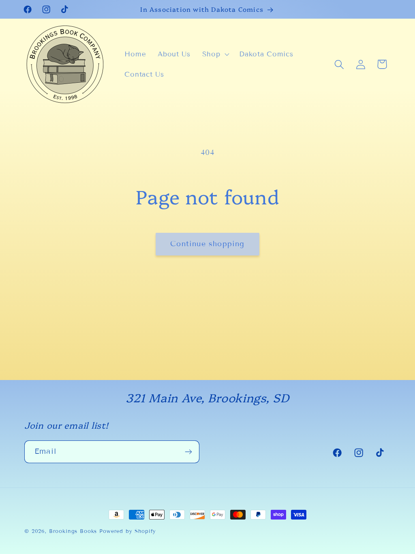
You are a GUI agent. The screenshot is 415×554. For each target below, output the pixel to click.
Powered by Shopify (127, 531)
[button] (214, 54)
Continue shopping (207, 243)
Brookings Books (73, 531)
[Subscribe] (188, 451)
